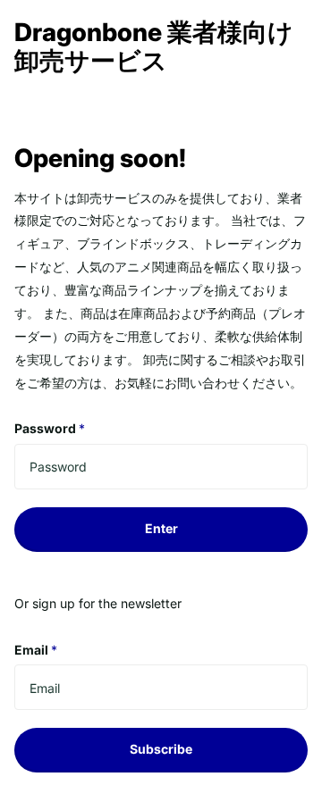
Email (35, 649)
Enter (161, 528)
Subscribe (161, 748)
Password (49, 428)
